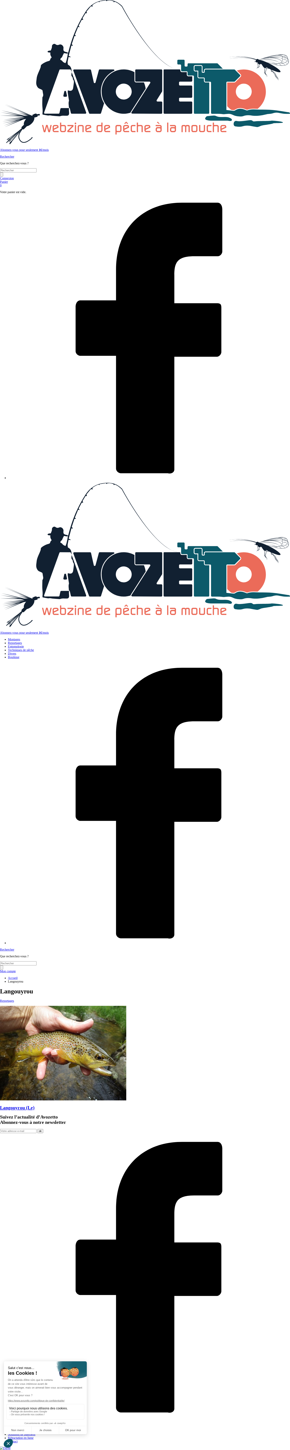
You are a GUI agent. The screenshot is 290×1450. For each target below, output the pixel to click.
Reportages (15, 643)
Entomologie (16, 646)
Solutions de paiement (21, 1434)
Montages (14, 639)
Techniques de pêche (21, 650)
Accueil (13, 978)
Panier (4, 183)
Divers (12, 653)
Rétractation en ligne (21, 1438)
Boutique (13, 657)
